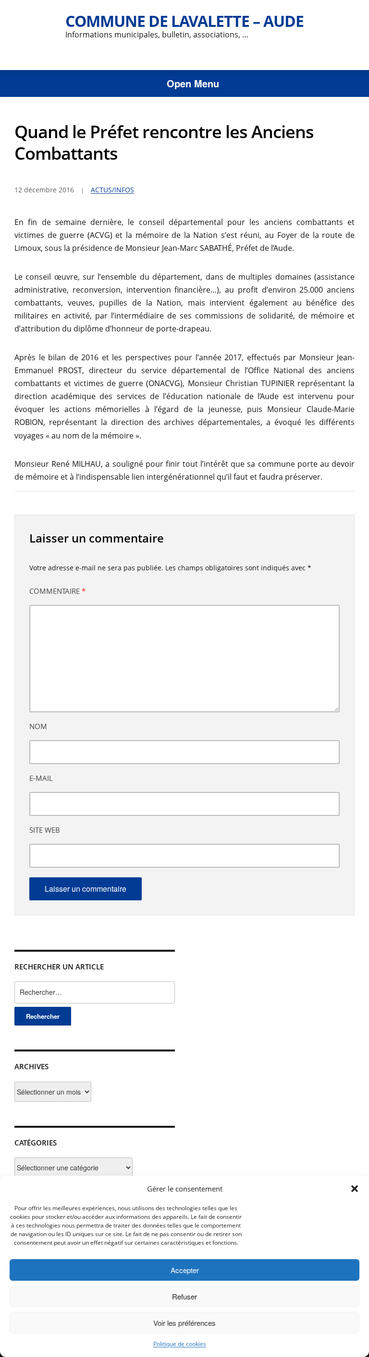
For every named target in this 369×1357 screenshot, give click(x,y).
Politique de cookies (179, 1344)
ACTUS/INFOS (112, 189)
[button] (354, 1188)
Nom (38, 726)
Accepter (185, 1270)
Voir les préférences (184, 1323)
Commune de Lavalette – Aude (184, 21)
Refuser (184, 1296)
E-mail (41, 778)
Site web (44, 830)
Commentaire (57, 591)
